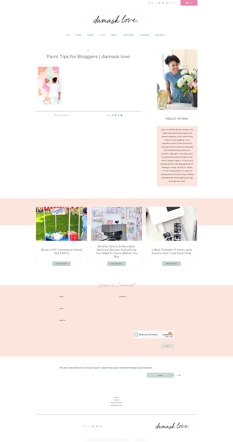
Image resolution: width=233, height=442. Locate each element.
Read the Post (61, 263)
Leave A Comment (62, 115)
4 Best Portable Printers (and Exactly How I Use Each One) (171, 251)
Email (61, 308)
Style (102, 35)
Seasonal (159, 35)
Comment (123, 296)
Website (62, 320)
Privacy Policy (116, 402)
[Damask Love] (173, 430)
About (116, 397)
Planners (144, 35)
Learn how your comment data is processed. (126, 367)
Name (61, 296)
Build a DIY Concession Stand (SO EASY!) (61, 251)
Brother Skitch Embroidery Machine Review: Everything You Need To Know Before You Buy (116, 251)
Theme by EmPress (141, 440)
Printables (128, 35)
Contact (116, 400)
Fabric (114, 35)
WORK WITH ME (116, 405)
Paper (78, 35)
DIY (68, 35)
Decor (91, 35)
